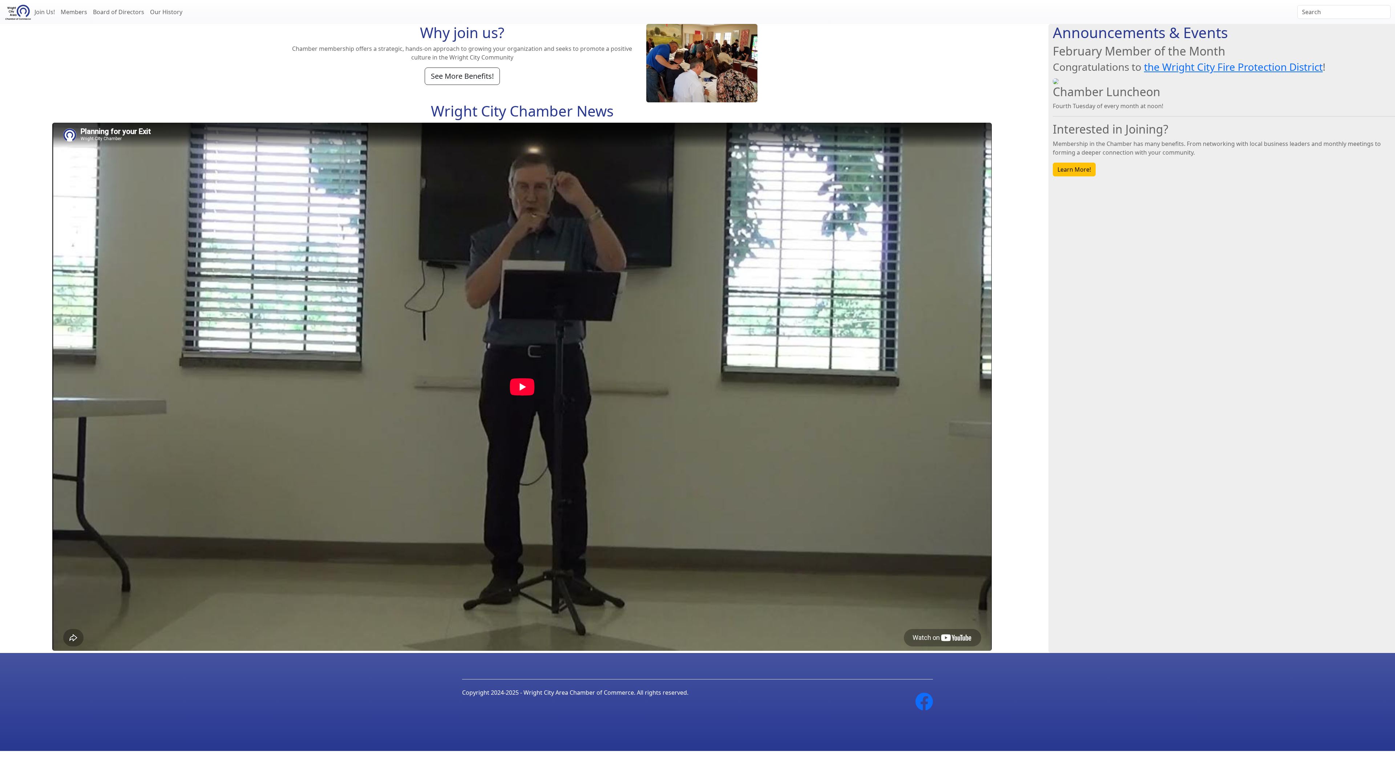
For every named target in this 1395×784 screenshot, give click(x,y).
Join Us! (45, 12)
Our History (166, 12)
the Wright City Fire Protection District (1233, 67)
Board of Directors (118, 12)
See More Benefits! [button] (462, 76)
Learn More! (1074, 169)
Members (74, 12)
